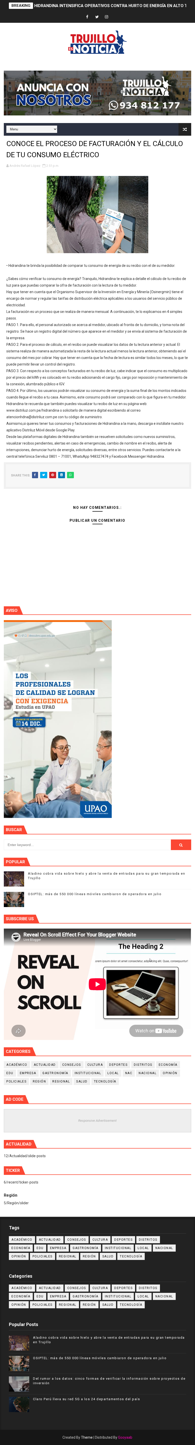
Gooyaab (125, 1437)
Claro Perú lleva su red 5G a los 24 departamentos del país (86, 1399)
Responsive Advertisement (97, 1120)
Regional (61, 1081)
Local (113, 1073)
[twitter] (97, 17)
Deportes (118, 1065)
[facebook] (87, 17)
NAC (129, 1073)
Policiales (16, 1081)
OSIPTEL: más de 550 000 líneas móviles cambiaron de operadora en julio (94, 894)
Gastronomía (55, 1073)
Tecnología (105, 1081)
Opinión (170, 1073)
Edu (9, 1073)
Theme (87, 1437)
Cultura (95, 1065)
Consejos (71, 1065)
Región (39, 1081)
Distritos (143, 1065)
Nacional (147, 1073)
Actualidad (45, 1065)
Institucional (88, 1073)
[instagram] (106, 17)
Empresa (28, 1073)
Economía (168, 1065)
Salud (82, 1081)
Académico (16, 1065)
